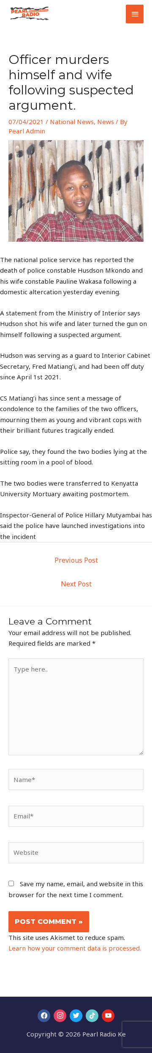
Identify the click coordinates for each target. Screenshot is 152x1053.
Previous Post (76, 560)
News (105, 121)
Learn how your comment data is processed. (74, 948)
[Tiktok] (92, 1015)
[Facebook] (44, 1015)
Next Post (76, 584)
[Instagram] (60, 1015)
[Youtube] (108, 1015)
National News (72, 121)
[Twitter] (76, 1015)
